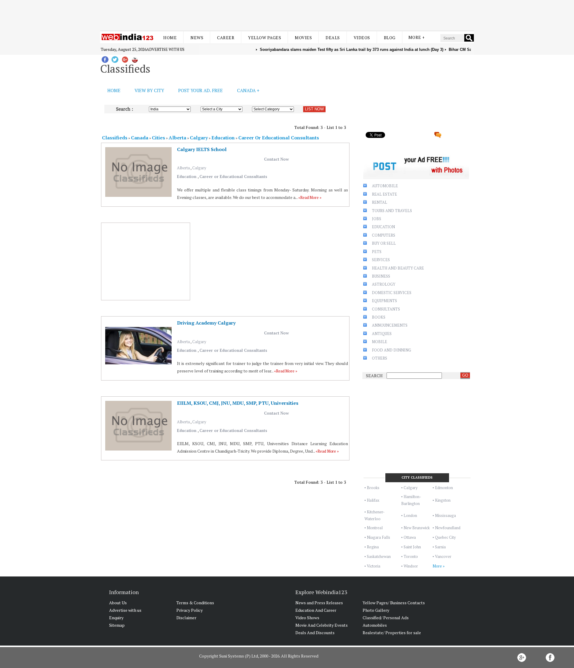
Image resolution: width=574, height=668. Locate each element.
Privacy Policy (189, 610)
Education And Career (315, 610)
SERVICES (381, 259)
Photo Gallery (376, 610)
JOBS (376, 218)
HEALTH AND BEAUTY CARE (398, 268)
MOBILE (379, 341)
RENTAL (379, 202)
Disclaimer (186, 617)
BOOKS (378, 317)
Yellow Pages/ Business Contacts (394, 602)
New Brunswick (417, 527)
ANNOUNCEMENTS (389, 325)
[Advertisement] (287, 14)
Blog (390, 37)
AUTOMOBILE (385, 185)
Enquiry (116, 617)
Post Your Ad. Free (200, 90)
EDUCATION (383, 226)
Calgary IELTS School (202, 149)
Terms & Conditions (195, 602)
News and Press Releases (319, 602)
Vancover (443, 556)
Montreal (375, 527)
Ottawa (410, 537)
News (196, 37)
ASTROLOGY (383, 284)
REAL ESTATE (384, 194)
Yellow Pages (264, 37)
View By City (149, 90)
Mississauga (445, 515)
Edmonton (444, 487)
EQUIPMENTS (384, 300)
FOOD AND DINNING (391, 350)
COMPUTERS (383, 235)
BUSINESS (381, 276)
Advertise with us (165, 49)
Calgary (199, 168)
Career (225, 37)
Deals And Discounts (315, 632)
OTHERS (379, 358)
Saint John (412, 547)
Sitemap (117, 625)
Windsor (411, 566)
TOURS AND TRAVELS (392, 210)
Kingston (443, 500)
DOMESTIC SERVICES (391, 292)
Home (170, 37)
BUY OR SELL (384, 243)
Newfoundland (447, 527)
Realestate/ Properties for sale (392, 632)
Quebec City (445, 537)
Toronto (411, 556)
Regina (373, 547)
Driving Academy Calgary (206, 322)
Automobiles (375, 625)
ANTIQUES (382, 333)
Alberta (183, 168)
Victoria (373, 566)
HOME (113, 90)
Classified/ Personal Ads (386, 617)
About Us (118, 602)
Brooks (373, 487)
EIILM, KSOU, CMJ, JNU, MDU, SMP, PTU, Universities (237, 403)
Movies (303, 37)
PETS (376, 251)
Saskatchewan (379, 556)
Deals (333, 37)
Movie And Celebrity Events (321, 625)
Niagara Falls (378, 537)
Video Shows (307, 617)
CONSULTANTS (386, 309)
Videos (362, 37)
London (410, 515)
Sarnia (440, 547)
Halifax (373, 500)
